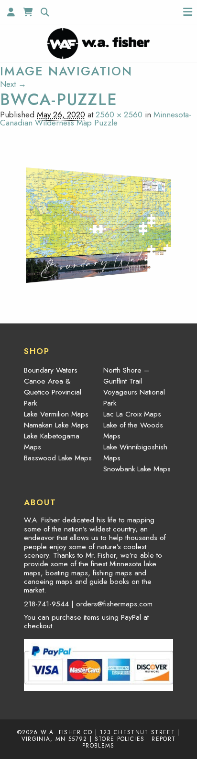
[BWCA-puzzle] (98, 224)
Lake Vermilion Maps (56, 414)
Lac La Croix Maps (132, 414)
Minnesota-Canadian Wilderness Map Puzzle (95, 118)
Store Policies (120, 739)
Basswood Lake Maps (58, 458)
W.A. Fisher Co (67, 732)
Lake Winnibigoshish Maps (135, 452)
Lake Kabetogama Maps (51, 441)
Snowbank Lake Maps (137, 469)
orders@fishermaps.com (114, 604)
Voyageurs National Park (134, 397)
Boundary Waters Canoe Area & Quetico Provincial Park (52, 386)
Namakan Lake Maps (56, 425)
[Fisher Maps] (98, 42)
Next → (13, 84)
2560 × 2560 (119, 114)
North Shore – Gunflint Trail (126, 375)
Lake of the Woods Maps (133, 430)
